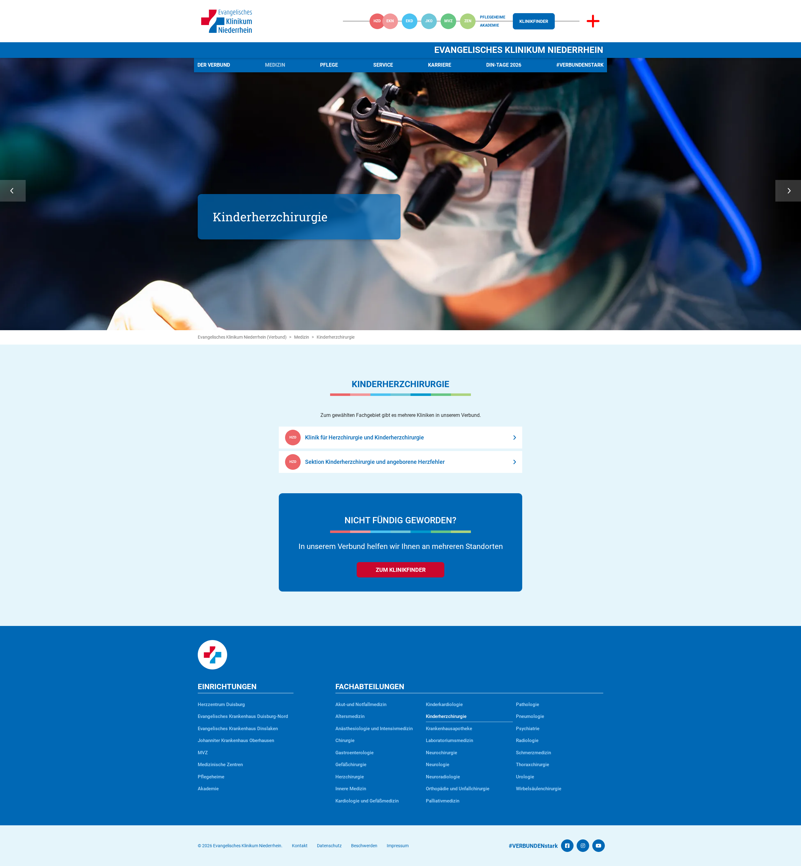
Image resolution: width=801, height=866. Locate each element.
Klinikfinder (533, 21)
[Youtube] (598, 846)
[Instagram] (583, 846)
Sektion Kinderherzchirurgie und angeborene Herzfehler (375, 462)
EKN (390, 21)
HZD (377, 21)
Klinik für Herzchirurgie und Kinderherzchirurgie (364, 437)
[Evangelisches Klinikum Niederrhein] (226, 21)
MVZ (448, 21)
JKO (428, 21)
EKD (409, 21)
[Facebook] (567, 846)
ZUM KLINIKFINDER (401, 569)
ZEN (467, 21)
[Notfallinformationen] (593, 21)
